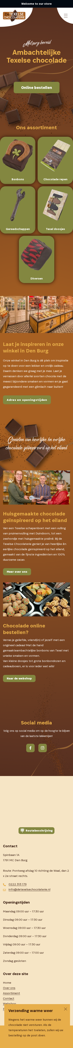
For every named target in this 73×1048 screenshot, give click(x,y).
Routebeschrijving (39, 830)
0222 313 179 (18, 884)
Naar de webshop (19, 678)
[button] (65, 15)
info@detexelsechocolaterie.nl (29, 889)
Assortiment (11, 993)
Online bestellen (36, 87)
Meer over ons (17, 572)
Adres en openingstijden (27, 400)
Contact (8, 998)
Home (7, 983)
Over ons (9, 988)
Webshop (9, 1004)
